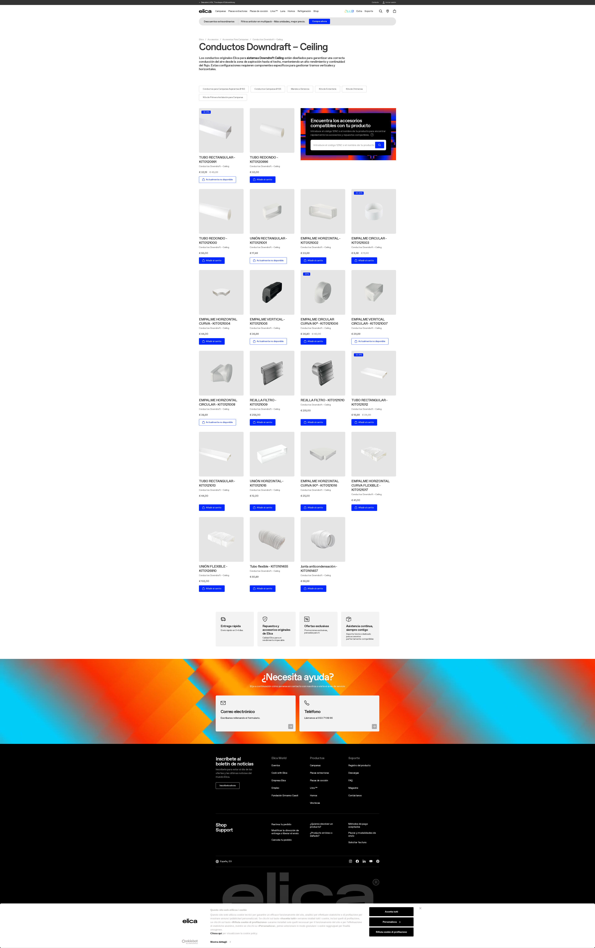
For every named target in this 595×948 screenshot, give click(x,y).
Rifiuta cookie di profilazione (391, 932)
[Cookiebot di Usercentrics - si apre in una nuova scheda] (189, 942)
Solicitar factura (357, 842)
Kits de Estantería (327, 88)
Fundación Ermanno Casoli (284, 795)
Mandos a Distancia (300, 88)
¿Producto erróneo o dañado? (321, 834)
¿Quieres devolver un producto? (321, 825)
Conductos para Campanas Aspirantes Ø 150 (224, 88)
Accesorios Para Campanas (235, 39)
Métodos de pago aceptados (358, 825)
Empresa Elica (278, 780)
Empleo (275, 787)
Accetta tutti (391, 911)
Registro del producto (359, 765)
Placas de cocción (319, 780)
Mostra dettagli (218, 942)
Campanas (315, 765)
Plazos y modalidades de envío (362, 834)
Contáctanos (354, 795)
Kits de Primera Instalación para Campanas (223, 97)
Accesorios (213, 39)
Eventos (275, 765)
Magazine (353, 787)
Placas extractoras (319, 772)
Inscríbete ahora (228, 785)
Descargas (353, 772)
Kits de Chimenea (354, 88)
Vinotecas (315, 803)
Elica (201, 39)
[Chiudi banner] (420, 908)
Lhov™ (313, 787)
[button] (372, 134)
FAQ (350, 780)
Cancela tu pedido (281, 839)
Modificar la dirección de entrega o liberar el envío (285, 832)
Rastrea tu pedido (281, 824)
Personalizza (390, 921)
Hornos (313, 795)
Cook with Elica (279, 772)
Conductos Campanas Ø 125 (267, 88)
